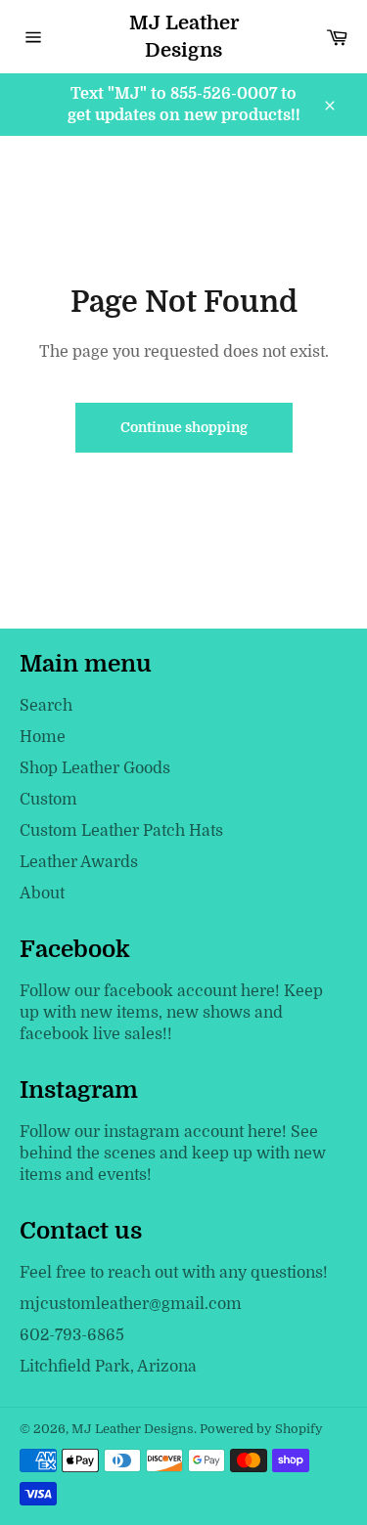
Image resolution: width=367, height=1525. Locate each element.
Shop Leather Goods (95, 768)
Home (43, 737)
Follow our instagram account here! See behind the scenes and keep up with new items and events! (173, 1153)
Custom (48, 799)
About (42, 893)
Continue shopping (184, 427)
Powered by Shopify (261, 1428)
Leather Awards (79, 862)
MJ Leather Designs (184, 37)
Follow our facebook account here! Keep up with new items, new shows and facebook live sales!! (171, 1012)
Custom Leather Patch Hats (121, 831)
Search (46, 706)
